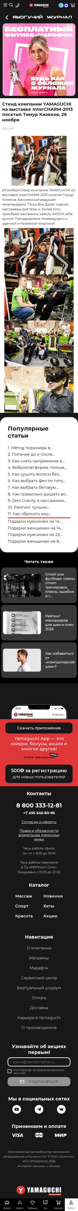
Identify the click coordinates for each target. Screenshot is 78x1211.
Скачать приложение (39, 728)
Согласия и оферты (39, 822)
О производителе (39, 1027)
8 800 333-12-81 (39, 805)
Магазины (39, 958)
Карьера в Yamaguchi (39, 1017)
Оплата (39, 997)
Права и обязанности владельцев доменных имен (39, 835)
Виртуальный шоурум (39, 988)
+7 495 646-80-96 (39, 813)
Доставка (39, 1007)
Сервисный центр (39, 978)
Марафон (39, 968)
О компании (39, 948)
